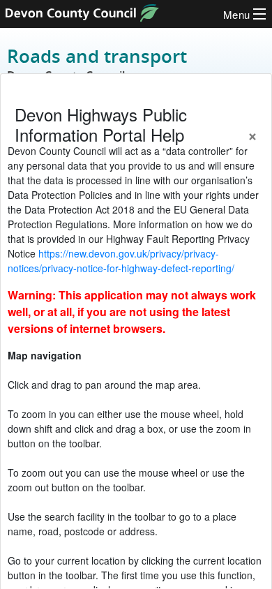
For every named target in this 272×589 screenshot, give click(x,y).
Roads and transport (97, 64)
